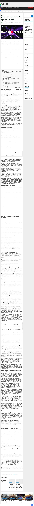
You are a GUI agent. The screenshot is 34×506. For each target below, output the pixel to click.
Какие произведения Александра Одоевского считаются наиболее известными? (13, 86)
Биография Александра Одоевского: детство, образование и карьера (11, 71)
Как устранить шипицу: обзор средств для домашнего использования (4, 481)
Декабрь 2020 (26, 68)
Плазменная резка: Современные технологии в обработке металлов (20, 501)
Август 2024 (26, 47)
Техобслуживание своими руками (18, 7)
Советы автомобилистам (4, 9)
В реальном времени (30, 7)
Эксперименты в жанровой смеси (8, 77)
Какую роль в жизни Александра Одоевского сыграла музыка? (12, 82)
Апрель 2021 (26, 62)
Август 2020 (26, 75)
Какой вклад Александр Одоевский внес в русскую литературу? (12, 81)
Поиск (25, 14)
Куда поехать (9, 9)
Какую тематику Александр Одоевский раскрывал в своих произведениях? (12, 83)
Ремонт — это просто (10, 7)
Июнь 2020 (26, 78)
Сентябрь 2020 (26, 73)
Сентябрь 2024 (26, 46)
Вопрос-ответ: (4, 80)
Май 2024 (26, 52)
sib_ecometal (2, 21)
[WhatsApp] (0, 4)
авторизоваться (15, 474)
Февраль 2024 (26, 57)
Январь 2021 (26, 67)
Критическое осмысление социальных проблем (10, 76)
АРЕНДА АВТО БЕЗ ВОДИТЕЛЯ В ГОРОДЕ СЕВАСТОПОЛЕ (28, 501)
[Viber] (0, 8)
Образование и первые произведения (8, 73)
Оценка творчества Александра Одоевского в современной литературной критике (10, 79)
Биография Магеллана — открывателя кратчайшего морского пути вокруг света (17, 468)
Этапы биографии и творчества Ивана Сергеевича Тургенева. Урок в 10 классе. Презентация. (6, 468)
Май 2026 (26, 41)
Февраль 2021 (26, 65)
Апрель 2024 (26, 54)
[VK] (0, 6)
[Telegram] (0, 5)
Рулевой (5, 3)
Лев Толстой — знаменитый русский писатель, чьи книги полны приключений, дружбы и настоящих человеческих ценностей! (19, 486)
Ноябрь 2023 (26, 59)
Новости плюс (26, 93)
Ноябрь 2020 (26, 70)
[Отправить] (0, 10)
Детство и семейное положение (8, 72)
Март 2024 (26, 55)
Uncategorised (26, 88)
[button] (21, 70)
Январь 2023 (26, 60)
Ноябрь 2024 (26, 44)
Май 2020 (26, 80)
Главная (2, 7)
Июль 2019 (26, 83)
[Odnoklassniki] (0, 9)
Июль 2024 (26, 49)
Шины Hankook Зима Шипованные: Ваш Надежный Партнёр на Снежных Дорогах (29, 23)
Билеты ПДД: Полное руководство (11, 501)
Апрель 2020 (26, 81)
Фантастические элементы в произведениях (9, 75)
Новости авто (5, 7)
